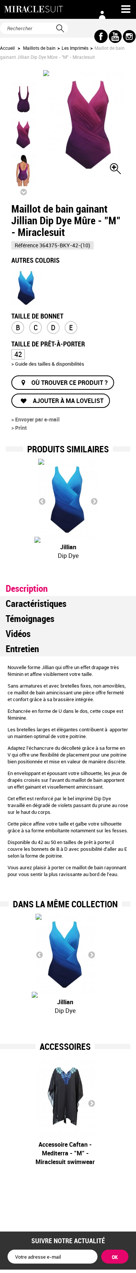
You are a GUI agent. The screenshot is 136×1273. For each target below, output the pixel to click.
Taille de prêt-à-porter (49, 343)
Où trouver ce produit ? (69, 382)
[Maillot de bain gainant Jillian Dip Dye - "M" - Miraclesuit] (26, 287)
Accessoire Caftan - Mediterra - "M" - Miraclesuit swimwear (65, 1153)
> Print (19, 427)
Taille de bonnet (37, 315)
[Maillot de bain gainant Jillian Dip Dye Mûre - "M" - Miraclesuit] (23, 134)
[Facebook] (101, 36)
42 (18, 354)
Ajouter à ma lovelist (67, 401)
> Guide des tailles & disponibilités (47, 363)
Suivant (23, 192)
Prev (42, 501)
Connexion (102, 15)
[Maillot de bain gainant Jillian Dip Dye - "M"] (65, 954)
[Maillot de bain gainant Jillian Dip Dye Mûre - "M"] (23, 99)
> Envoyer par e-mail (35, 419)
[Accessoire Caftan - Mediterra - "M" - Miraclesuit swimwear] (65, 1096)
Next (94, 501)
